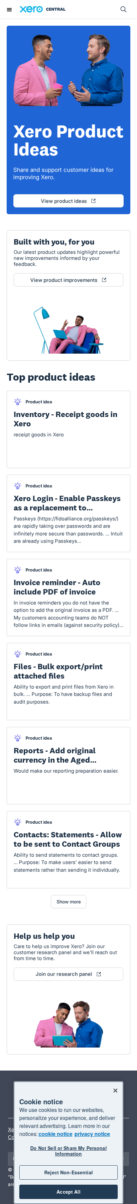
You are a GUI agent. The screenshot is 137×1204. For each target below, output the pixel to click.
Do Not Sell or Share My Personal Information (68, 1151)
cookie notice (55, 1134)
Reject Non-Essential (68, 1172)
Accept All (68, 1191)
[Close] (115, 1090)
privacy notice (92, 1134)
